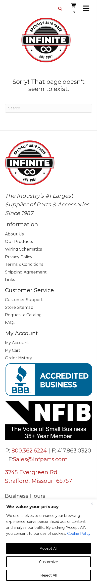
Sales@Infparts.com (40, 459)
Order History (18, 358)
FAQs (10, 322)
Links (10, 279)
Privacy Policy (18, 257)
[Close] (92, 503)
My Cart (12, 350)
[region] (48, 542)
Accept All (48, 548)
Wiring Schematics (23, 249)
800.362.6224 (29, 450)
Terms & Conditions (24, 264)
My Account (17, 342)
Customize (48, 562)
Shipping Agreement (26, 272)
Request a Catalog (23, 315)
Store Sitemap (19, 307)
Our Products (19, 241)
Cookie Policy (79, 533)
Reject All (48, 575)
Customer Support (24, 299)
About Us (14, 234)
